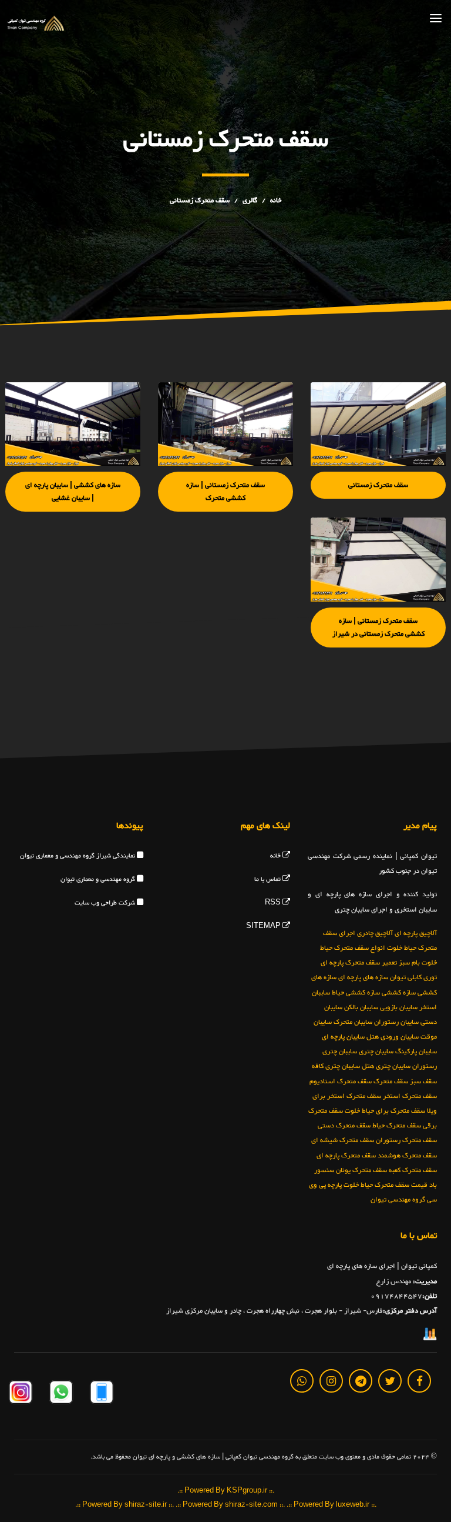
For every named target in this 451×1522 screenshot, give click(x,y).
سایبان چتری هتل (386, 1066)
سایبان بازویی (399, 1006)
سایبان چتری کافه (336, 1066)
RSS (273, 903)
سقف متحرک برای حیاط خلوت (385, 1110)
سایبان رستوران (396, 1021)
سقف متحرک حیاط (396, 1125)
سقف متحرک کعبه (413, 1169)
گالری (250, 200)
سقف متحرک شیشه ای (342, 1140)
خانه (275, 200)
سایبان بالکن (361, 1006)
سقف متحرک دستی (344, 1125)
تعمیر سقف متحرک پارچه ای (359, 962)
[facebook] (419, 1380)
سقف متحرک (390, 1080)
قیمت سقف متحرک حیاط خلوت (386, 1184)
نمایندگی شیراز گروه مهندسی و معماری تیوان (78, 856)
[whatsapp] (302, 1380)
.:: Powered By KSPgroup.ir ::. (225, 1491)
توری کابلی (422, 977)
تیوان (398, 977)
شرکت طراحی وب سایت (106, 903)
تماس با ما (268, 879)
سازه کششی (399, 992)
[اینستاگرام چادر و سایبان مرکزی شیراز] (20, 1394)
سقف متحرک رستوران (406, 1140)
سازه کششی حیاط (356, 992)
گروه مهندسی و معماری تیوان (98, 879)
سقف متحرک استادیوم (340, 1080)
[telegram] (360, 1380)
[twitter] (390, 1380)
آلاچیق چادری (375, 932)
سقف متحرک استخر (410, 1095)
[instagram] (331, 1380)
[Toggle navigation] (435, 18)
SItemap (264, 926)
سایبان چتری (376, 1051)
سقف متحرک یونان (361, 1169)
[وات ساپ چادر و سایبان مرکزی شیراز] (60, 1394)
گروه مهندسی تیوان (398, 1199)
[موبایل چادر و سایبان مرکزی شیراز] (100, 1394)
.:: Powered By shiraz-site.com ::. (230, 1504)
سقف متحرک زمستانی (200, 200)
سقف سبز (423, 1080)
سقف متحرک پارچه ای (346, 1155)
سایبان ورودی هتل (392, 1036)
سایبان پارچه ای (343, 1036)
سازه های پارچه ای (363, 977)
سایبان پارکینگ (416, 1051)
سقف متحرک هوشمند (407, 1155)
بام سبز (409, 962)
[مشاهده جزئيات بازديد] (430, 1336)
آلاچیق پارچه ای (416, 932)
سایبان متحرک (353, 1021)
